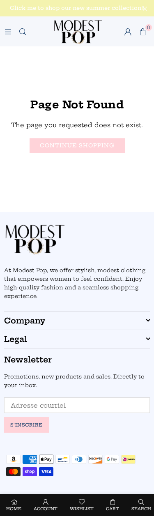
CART (112, 508)
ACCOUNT (45, 508)
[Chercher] (22, 31)
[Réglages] (127, 31)
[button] (142, 31)
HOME (13, 508)
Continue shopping (77, 145)
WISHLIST (82, 508)
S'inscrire (26, 425)
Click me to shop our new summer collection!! (77, 8)
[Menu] (7, 31)
